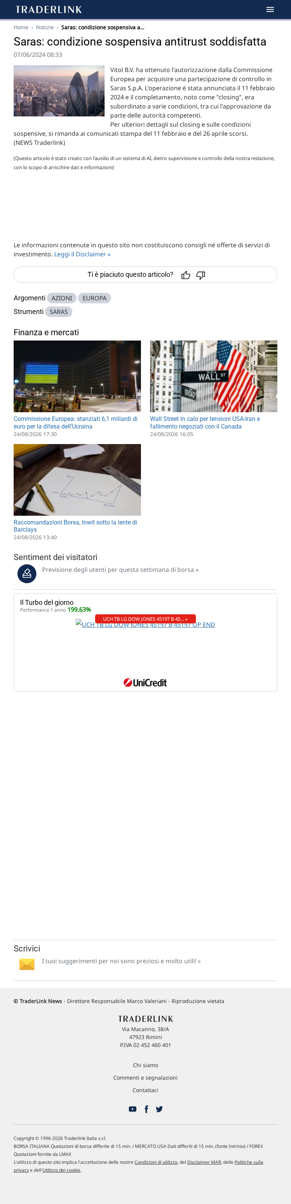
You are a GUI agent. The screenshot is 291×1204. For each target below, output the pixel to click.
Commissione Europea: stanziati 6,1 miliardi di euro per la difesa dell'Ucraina (76, 422)
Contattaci (145, 1090)
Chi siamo (145, 1065)
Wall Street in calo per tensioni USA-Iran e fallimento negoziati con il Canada (205, 422)
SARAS (59, 312)
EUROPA (94, 298)
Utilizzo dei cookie (61, 1170)
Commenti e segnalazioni (145, 1077)
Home (21, 27)
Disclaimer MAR (204, 1162)
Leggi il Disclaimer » (82, 254)
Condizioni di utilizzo (156, 1162)
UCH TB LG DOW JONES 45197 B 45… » (145, 618)
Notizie (45, 27)
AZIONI (62, 298)
